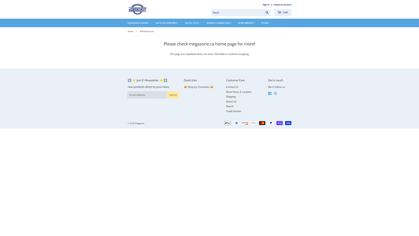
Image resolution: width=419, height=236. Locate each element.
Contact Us (232, 86)
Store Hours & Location (239, 91)
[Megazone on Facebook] (270, 93)
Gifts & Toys (192, 22)
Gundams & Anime (138, 22)
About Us (231, 101)
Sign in (266, 4)
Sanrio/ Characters (218, 22)
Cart (285, 12)
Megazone (139, 123)
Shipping (231, 96)
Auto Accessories (167, 22)
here (222, 54)
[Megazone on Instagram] (275, 93)
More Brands (246, 22)
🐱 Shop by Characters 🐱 (198, 86)
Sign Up (173, 95)
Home (130, 31)
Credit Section (233, 111)
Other (265, 22)
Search (230, 106)
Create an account (282, 4)
